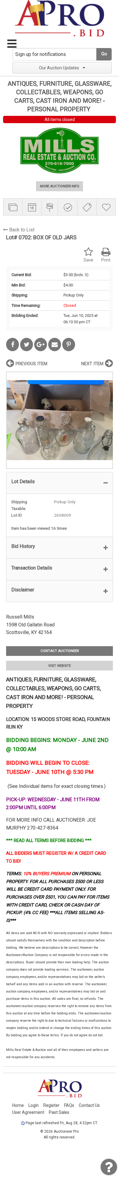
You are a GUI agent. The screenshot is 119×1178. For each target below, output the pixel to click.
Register (51, 1105)
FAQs (69, 1105)
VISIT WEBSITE (59, 666)
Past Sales (59, 1112)
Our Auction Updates (59, 67)
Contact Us (89, 1105)
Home (18, 1105)
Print (105, 260)
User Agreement (28, 1112)
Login (33, 1105)
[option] (59, 420)
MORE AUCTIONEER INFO (59, 186)
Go (104, 54)
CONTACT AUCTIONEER (60, 651)
